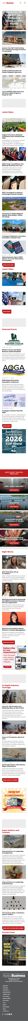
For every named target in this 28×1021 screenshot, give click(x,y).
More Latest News (8, 265)
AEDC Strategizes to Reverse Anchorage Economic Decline (12, 193)
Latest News (6, 996)
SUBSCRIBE (5, 988)
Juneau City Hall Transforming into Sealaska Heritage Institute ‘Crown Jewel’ (14, 49)
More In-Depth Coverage (10, 780)
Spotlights (6, 1000)
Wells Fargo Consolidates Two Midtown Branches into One (13, 164)
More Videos (6, 311)
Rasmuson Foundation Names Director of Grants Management (13, 629)
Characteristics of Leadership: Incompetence (13, 852)
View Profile (14, 490)
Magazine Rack (6, 992)
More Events (6, 426)
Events (4, 1004)
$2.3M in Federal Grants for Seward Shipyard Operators (12, 71)
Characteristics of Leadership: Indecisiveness (13, 883)
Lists (4, 1002)
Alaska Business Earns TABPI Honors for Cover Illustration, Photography (13, 258)
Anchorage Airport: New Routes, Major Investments (13, 765)
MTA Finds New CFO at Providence (10, 572)
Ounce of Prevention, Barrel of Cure (13, 738)
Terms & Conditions (18, 981)
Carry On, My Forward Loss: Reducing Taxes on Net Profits (13, 707)
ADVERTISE (5, 985)
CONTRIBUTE (6, 990)
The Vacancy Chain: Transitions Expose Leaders (13, 913)
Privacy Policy (8, 981)
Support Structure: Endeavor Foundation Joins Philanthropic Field (13, 136)
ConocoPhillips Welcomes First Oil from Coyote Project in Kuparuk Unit (13, 93)
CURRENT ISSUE (6, 994)
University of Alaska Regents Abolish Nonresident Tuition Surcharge (12, 215)
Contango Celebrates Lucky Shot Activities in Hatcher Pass (14, 237)
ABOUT (4, 1009)
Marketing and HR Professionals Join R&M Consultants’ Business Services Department (13, 601)
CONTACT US (6, 1011)
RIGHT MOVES (6, 1006)
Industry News (6, 998)
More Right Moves (8, 642)
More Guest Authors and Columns (13, 928)
